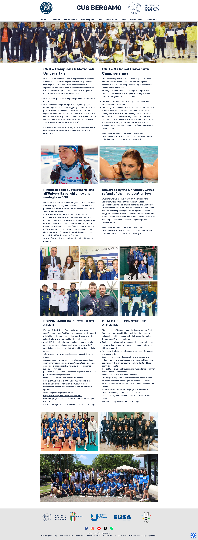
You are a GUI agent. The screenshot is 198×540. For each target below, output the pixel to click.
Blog (123, 19)
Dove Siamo (111, 19)
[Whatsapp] (111, 528)
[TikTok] (105, 528)
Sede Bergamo (87, 19)
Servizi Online (136, 19)
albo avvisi (106, 533)
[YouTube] (99, 528)
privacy (91, 533)
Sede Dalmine (70, 19)
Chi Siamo (55, 19)
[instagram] (92, 528)
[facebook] (86, 528)
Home (43, 19)
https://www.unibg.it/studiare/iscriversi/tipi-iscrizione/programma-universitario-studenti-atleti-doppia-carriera (69, 399)
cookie (97, 533)
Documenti (152, 19)
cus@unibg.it (48, 133)
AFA (100, 19)
